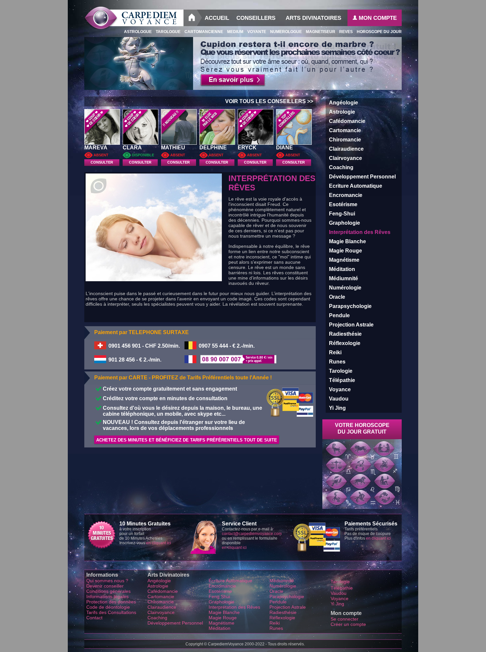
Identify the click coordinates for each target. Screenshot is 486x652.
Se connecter (344, 619)
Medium (233, 31)
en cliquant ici (158, 543)
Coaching (341, 167)
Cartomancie (345, 130)
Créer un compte (348, 624)
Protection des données (111, 601)
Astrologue (136, 31)
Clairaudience (346, 149)
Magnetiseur (318, 31)
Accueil (217, 18)
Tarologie (340, 371)
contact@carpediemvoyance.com (252, 533)
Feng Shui (219, 596)
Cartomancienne (202, 31)
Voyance (340, 389)
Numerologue (284, 31)
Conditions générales (108, 591)
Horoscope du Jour (377, 31)
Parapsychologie (350, 306)
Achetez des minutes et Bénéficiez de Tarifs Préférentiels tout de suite (186, 440)
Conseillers (255, 18)
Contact (95, 617)
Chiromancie (345, 139)
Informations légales (107, 596)
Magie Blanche (347, 241)
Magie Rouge (345, 250)
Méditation (342, 269)
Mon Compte (377, 18)
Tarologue (166, 31)
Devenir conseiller (105, 586)
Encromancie (345, 195)
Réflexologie (344, 343)
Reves (344, 31)
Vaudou (338, 399)
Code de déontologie (108, 607)
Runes (337, 361)
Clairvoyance (345, 158)
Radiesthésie (345, 334)
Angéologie (343, 102)
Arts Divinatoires (313, 18)
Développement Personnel (362, 176)
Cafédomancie (347, 121)
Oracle (337, 297)
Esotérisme (343, 204)
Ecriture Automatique (355, 186)
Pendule (339, 315)
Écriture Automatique (230, 580)
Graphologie (344, 223)
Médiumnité (343, 278)
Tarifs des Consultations (111, 612)
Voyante (254, 31)
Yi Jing (337, 408)
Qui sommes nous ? (107, 580)
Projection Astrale (351, 324)
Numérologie (345, 287)
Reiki (335, 352)
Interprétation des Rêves (234, 607)
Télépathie (342, 380)
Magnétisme (344, 260)
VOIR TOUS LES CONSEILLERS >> (270, 101)
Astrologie (342, 112)
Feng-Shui (342, 213)
